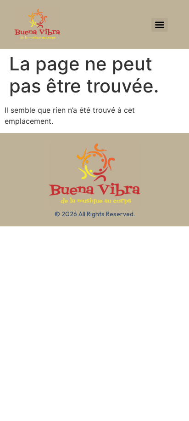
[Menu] (159, 25)
